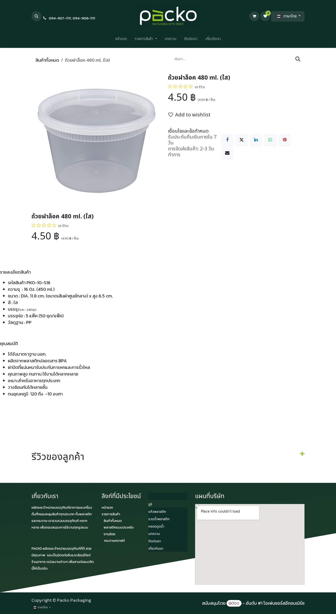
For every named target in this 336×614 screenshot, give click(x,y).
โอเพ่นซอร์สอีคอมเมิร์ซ (284, 603)
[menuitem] (121, 40)
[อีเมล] (227, 153)
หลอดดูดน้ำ (156, 526)
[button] (36, 16)
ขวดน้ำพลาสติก (158, 519)
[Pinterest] (284, 140)
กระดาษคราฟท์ (114, 540)
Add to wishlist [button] (193, 115)
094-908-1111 (84, 18)
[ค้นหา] (298, 59)
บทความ (154, 534)
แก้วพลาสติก (157, 512)
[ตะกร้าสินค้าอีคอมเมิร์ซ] (254, 16)
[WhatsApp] (270, 140)
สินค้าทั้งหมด (47, 60)
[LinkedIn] (256, 140)
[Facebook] (227, 140)
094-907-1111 (60, 18)
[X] (241, 140)
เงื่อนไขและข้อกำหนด (188, 131)
